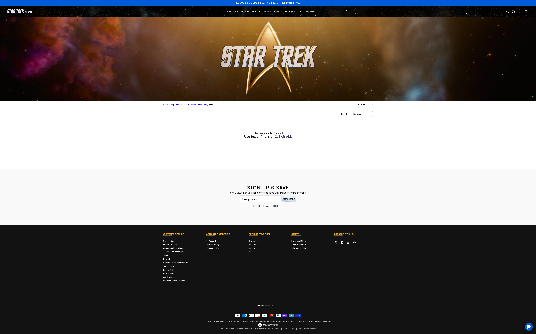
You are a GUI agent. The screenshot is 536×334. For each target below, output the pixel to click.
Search (252, 248)
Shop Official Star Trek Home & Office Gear (188, 105)
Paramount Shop (298, 241)
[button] (507, 11)
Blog (251, 252)
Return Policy (168, 259)
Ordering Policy (212, 245)
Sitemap (252, 245)
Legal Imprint (169, 277)
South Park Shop (298, 245)
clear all (283, 136)
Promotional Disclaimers (173, 248)
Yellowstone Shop (298, 248)
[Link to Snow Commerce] (268, 326)
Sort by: (345, 114)
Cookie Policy (169, 273)
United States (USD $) (265, 305)
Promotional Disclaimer (268, 206)
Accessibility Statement (173, 252)
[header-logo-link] (20, 11)
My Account (211, 241)
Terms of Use (168, 266)
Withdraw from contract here (175, 263)
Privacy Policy (169, 270)
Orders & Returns (170, 245)
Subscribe (289, 199)
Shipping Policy (212, 248)
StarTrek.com (254, 241)
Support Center (169, 241)
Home (165, 105)
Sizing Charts (168, 255)
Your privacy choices (176, 281)
